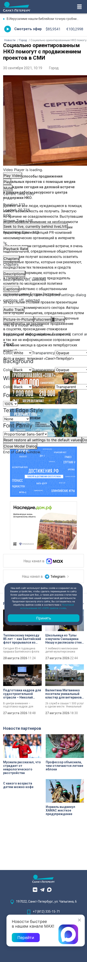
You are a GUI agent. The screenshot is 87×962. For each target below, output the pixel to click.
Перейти (25, 937)
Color (7, 353)
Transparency (43, 353)
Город (54, 68)
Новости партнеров (22, 728)
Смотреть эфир (28, 29)
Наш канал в (34, 561)
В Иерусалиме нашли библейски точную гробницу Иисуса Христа (45, 19)
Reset (42, 440)
